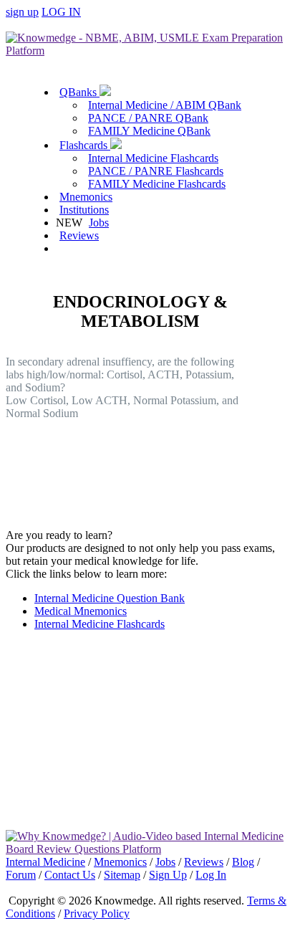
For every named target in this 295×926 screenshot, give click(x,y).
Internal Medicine (45, 862)
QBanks (79, 92)
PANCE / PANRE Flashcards (155, 171)
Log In (210, 875)
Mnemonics (85, 197)
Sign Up (168, 875)
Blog (243, 862)
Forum (21, 875)
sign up (22, 12)
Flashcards (84, 145)
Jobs (99, 222)
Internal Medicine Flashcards (153, 158)
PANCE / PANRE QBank (148, 118)
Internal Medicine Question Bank (109, 598)
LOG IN (61, 12)
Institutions (84, 210)
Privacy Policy (97, 913)
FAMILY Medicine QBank (149, 131)
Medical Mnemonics (80, 611)
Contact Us (69, 875)
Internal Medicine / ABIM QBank (164, 105)
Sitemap (122, 875)
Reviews (79, 235)
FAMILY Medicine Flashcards (157, 184)
